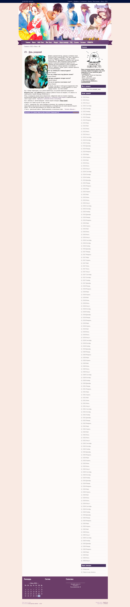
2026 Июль (86, 558)
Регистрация (96, 1)
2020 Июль (86, 369)
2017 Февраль (87, 254)
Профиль (76, 1)
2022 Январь (86, 420)
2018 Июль (86, 303)
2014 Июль (86, 166)
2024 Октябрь (87, 509)
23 (39, 594)
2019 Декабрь (87, 349)
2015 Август (86, 203)
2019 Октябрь (87, 343)
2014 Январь (86, 148)
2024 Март (86, 489)
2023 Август (86, 469)
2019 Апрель (86, 326)
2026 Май (86, 555)
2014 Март (86, 154)
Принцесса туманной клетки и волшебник (49, 98)
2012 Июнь (86, 97)
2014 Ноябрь (86, 177)
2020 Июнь (86, 366)
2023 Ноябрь (86, 477)
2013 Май (86, 126)
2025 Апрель (86, 526)
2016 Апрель (86, 226)
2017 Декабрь (87, 283)
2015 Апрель (86, 191)
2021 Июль (86, 403)
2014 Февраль (87, 151)
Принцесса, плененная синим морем (55, 97)
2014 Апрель (86, 157)
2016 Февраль (87, 220)
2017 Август (86, 271)
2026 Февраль (87, 549)
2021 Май (86, 397)
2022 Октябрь (87, 446)
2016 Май (86, 229)
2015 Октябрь (87, 209)
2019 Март (86, 323)
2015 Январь (86, 183)
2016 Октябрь (87, 243)
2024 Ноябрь (86, 512)
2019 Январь (86, 317)
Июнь (35, 46)
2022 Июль (86, 437)
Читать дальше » (70, 109)
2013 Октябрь (87, 140)
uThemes (105, 603)
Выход (90, 1)
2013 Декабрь (87, 146)
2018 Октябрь (87, 309)
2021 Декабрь (87, 417)
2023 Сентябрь (87, 472)
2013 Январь (86, 117)
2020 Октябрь (87, 377)
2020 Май (86, 363)
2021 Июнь (86, 400)
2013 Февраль (87, 120)
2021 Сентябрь (87, 409)
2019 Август (86, 337)
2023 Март (86, 457)
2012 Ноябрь (86, 111)
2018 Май (86, 297)
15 (36, 592)
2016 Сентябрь (87, 240)
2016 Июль (86, 234)
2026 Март (86, 552)
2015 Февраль (87, 186)
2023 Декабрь (87, 480)
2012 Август (86, 103)
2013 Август (86, 134)
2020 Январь (86, 352)
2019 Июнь (86, 332)
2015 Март (86, 188)
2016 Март (86, 223)
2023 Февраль (87, 455)
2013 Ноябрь (86, 143)
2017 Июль (86, 269)
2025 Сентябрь (87, 538)
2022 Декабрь (87, 452)
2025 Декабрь (87, 543)
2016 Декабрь (87, 249)
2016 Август (86, 237)
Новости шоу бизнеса (89, 572)
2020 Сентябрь (87, 374)
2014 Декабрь (87, 180)
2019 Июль (86, 334)
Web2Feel (105, 602)
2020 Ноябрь (86, 380)
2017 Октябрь (87, 277)
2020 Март (86, 357)
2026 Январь (86, 546)
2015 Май (86, 194)
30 (39, 596)
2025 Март (86, 523)
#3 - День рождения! (33, 52)
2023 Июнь (86, 463)
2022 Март (86, 426)
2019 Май (86, 329)
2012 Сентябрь (87, 106)
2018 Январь (86, 286)
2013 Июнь (86, 128)
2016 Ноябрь (86, 246)
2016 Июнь (86, 231)
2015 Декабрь (87, 214)
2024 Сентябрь (87, 506)
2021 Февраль (87, 389)
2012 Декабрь (87, 114)
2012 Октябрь (87, 108)
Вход (102, 1)
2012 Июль (86, 100)
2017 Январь (86, 251)
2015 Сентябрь (87, 206)
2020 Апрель (86, 360)
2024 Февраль (87, 486)
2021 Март (86, 392)
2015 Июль (86, 200)
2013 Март (86, 123)
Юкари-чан (40, 112)
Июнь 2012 (33, 583)
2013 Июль (86, 131)
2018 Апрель (86, 294)
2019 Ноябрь (86, 346)
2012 (31, 46)
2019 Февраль (87, 320)
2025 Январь (86, 518)
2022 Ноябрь (86, 449)
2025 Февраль (87, 520)
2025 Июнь (86, 532)
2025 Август (86, 535)
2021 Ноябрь (86, 415)
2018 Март (86, 291)
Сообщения (83, 1)
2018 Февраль (87, 289)
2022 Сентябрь (87, 443)
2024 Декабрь (87, 515)
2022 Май (86, 432)
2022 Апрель (86, 429)
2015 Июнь (86, 197)
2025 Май (86, 529)
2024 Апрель (86, 492)
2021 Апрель (86, 394)
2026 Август (86, 560)
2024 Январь (86, 483)
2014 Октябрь (87, 174)
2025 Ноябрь (86, 540)
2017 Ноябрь (86, 280)
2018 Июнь (86, 300)
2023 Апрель (86, 460)
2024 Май (86, 495)
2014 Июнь (86, 163)
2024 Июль (86, 500)
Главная (70, 1)
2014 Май (86, 160)
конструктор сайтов (33, 603)
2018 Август (86, 306)
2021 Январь (86, 386)
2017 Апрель (86, 260)
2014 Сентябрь (87, 171)
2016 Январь (86, 217)
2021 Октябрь (87, 412)
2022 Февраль (87, 423)
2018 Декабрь (87, 314)
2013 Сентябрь (87, 137)
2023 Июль (86, 466)
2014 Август (86, 168)
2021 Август (86, 406)
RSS (106, 1)
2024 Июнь (86, 497)
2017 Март (86, 257)
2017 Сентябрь (87, 274)
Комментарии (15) (55, 112)
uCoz (40, 603)
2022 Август (86, 440)
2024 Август (86, 503)
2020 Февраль (87, 354)
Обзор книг (86, 569)
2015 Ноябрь (86, 211)
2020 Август (86, 372)
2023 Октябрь (87, 475)
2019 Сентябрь (87, 340)
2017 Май (86, 263)
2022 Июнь (86, 435)
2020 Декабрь (87, 383)
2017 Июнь (86, 266)
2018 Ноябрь (86, 312)
